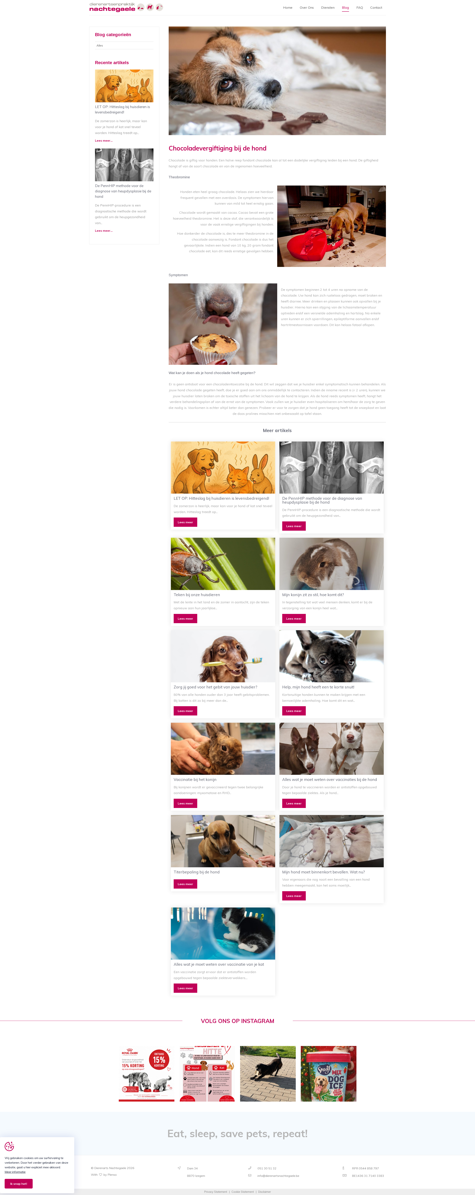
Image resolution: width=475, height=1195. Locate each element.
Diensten (328, 7)
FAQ (359, 7)
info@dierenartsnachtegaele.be (278, 1175)
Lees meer (185, 522)
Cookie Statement (243, 1192)
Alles (99, 45)
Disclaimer (264, 1192)
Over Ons (307, 7)
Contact (376, 7)
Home (287, 7)
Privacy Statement (215, 1192)
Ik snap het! (18, 1184)
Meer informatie (15, 1172)
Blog (345, 7)
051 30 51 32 (267, 1168)
